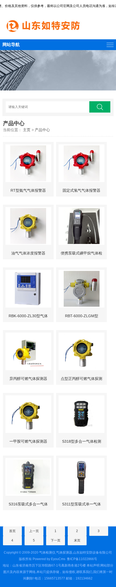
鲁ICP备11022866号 (82, 559)
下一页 (55, 540)
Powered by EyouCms (48, 559)
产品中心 (42, 130)
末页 (77, 540)
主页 (26, 130)
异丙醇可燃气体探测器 (28, 378)
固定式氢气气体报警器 (81, 190)
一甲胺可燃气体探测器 (28, 441)
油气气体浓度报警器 (28, 253)
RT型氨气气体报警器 (28, 190)
